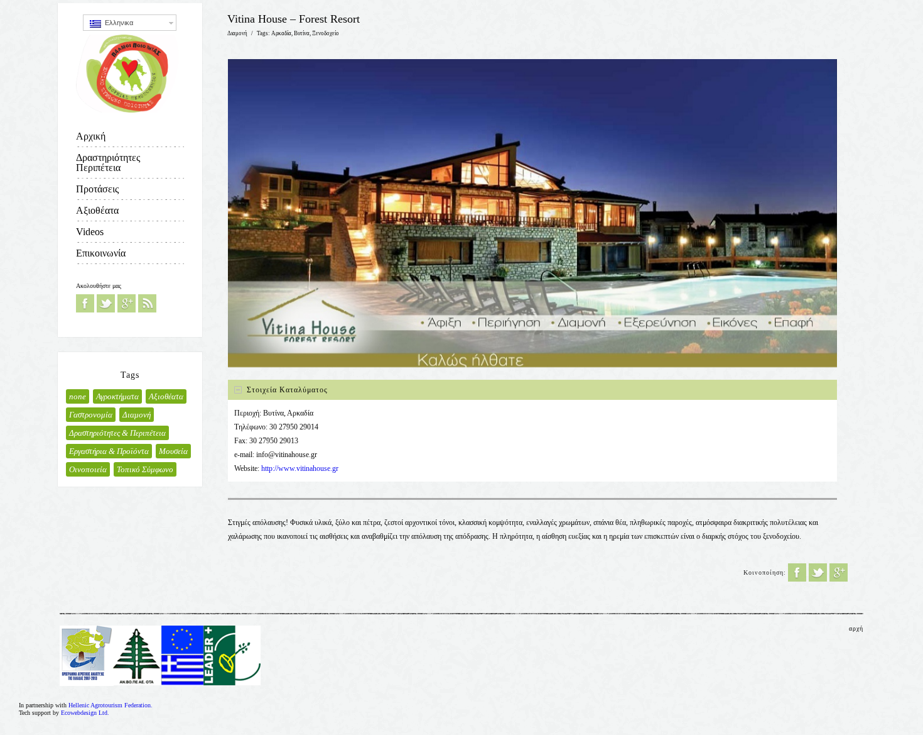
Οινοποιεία (88, 469)
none (77, 396)
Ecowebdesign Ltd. (85, 712)
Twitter (106, 303)
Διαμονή (136, 414)
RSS (147, 303)
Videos (90, 231)
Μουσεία (173, 451)
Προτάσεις (97, 189)
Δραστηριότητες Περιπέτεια (108, 162)
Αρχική (90, 136)
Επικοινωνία (101, 253)
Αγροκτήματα (117, 396)
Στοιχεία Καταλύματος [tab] (287, 389)
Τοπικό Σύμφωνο (145, 469)
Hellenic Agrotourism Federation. (110, 705)
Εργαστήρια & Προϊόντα (109, 451)
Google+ (126, 303)
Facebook (85, 303)
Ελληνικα (117, 22)
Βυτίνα (302, 33)
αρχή (856, 628)
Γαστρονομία (90, 414)
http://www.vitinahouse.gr (299, 468)
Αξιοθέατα (97, 210)
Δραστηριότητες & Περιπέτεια (117, 433)
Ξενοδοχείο (325, 33)
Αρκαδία (281, 33)
